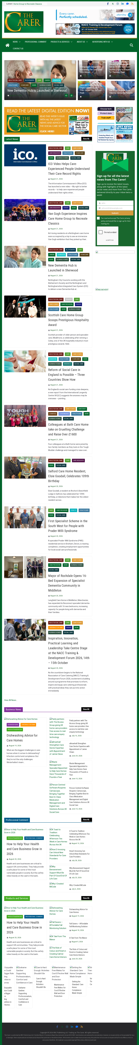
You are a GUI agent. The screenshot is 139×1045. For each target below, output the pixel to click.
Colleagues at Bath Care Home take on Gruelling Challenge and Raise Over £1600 (68, 429)
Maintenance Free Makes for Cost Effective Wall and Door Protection (41, 990)
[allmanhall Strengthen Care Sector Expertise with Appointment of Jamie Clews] (58, 749)
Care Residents (54, 153)
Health (73, 510)
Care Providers (65, 76)
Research (67, 364)
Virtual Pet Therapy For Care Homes (75, 981)
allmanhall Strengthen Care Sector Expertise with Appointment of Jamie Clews (79, 747)
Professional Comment (35, 42)
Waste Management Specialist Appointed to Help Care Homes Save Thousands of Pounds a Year (78, 769)
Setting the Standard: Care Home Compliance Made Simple (58, 987)
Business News (13, 724)
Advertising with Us (101, 42)
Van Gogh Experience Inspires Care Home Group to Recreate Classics (67, 218)
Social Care (75, 158)
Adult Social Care (22, 76)
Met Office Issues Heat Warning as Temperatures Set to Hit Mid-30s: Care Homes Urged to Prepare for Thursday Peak (120, 66)
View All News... (10, 700)
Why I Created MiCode (77, 885)
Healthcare (28, 81)
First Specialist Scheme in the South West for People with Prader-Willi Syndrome (67, 526)
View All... (86, 139)
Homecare (80, 153)
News (15, 42)
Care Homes (52, 76)
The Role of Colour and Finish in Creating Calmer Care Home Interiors (78, 952)
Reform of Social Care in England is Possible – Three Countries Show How (66, 375)
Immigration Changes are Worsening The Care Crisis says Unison (91, 69)
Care (43, 76)
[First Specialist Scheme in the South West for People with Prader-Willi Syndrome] (25, 517)
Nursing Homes (49, 81)
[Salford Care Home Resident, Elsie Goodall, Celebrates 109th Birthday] (25, 468)
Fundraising (64, 413)
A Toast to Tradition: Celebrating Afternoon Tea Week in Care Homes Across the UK (79, 835)
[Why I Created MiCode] (58, 887)
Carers (51, 254)
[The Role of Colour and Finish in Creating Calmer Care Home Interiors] (58, 954)
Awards (35, 76)
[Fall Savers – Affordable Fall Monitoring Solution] (58, 927)
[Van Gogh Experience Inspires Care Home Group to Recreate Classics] (25, 210)
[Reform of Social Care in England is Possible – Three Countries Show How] (25, 361)
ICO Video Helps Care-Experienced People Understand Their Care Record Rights (69, 169)
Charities (52, 413)
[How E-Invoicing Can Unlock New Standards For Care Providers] (58, 855)
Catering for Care (56, 627)
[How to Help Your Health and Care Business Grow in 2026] (25, 831)
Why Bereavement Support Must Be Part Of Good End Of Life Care (79, 871)
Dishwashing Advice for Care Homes (22, 738)
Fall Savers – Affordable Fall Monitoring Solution (78, 925)
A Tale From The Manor (78, 938)
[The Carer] (7, 45)
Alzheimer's (70, 249)
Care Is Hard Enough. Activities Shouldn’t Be (22, 983)
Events (17, 81)
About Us (81, 42)
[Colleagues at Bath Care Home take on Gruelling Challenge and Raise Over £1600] (25, 416)
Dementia (61, 254)
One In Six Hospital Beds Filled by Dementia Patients (121, 91)
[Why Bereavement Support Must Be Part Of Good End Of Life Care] (58, 873)
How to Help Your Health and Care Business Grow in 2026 (24, 849)
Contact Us (18, 48)
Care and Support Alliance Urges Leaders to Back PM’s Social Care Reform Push (91, 89)
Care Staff (82, 409)
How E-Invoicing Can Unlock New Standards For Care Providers (79, 854)
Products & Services (60, 42)
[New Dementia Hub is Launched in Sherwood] (25, 257)
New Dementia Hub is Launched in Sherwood (63, 268)
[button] (19, 42)
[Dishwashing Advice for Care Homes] (25, 719)
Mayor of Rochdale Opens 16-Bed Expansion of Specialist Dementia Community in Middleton (67, 583)
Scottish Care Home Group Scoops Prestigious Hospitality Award (68, 320)
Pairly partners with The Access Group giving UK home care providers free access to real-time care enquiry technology (79, 726)
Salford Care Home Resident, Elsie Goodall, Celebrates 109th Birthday (68, 476)
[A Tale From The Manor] (58, 940)
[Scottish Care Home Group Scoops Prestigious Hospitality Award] (47, 62)
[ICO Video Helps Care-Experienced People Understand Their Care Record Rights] (25, 155)
